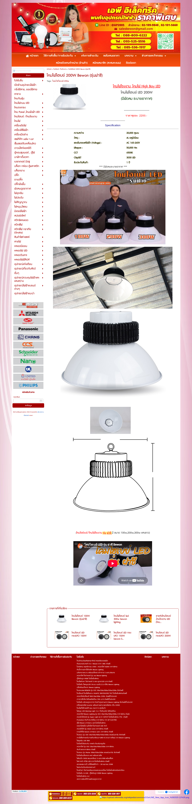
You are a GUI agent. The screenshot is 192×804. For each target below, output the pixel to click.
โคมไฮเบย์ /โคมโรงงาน (60, 69)
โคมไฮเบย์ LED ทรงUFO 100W (79, 634)
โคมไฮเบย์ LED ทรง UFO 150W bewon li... (122, 636)
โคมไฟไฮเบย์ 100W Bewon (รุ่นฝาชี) (81, 617)
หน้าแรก (49, 69)
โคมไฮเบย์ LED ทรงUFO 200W (163, 634)
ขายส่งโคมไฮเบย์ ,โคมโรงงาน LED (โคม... (163, 619)
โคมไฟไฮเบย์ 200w (60, 81)
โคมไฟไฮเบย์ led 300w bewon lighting (121, 619)
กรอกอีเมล (16, 397)
